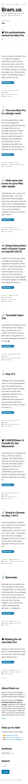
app (13, 229)
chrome (14, 561)
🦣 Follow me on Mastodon (12, 739)
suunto (11, 299)
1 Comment (6, 625)
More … (4, 718)
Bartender (11, 577)
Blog (2, 4)
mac (8, 94)
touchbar (19, 358)
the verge (11, 94)
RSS (18, 4)
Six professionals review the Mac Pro (13, 34)
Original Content (7, 297)
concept (9, 496)
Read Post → (8, 83)
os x (20, 229)
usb (15, 299)
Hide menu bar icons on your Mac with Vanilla (12, 183)
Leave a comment (7, 96)
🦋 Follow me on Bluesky (12, 737)
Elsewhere (6, 92)
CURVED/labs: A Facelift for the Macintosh (13, 443)
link (20, 164)
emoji (17, 561)
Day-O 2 (10, 373)
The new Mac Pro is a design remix (14, 112)
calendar (5, 424)
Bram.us (11, 9)
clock (9, 424)
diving (4, 299)
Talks (8, 4)
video (16, 94)
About (12, 4)
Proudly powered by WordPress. (14, 779)
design (17, 164)
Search (24, 4)
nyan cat (14, 358)
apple (4, 94)
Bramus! (5, 90)
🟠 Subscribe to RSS (10, 735)
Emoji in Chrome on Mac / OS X (13, 514)
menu (18, 424)
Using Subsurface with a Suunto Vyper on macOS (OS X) (14, 248)
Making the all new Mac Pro (11, 641)
